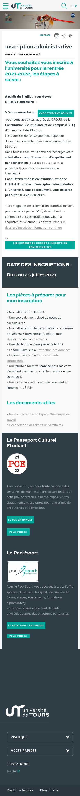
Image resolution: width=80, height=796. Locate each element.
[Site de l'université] (24, 713)
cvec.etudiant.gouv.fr (55, 113)
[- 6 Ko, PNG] (17, 464)
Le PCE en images (20, 519)
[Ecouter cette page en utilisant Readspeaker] (71, 37)
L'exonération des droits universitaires (36, 425)
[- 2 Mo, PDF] (62, 222)
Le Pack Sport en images (26, 625)
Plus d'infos (18, 532)
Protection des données (53, 350)
